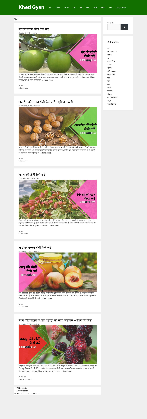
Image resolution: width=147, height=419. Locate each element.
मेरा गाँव (66, 7)
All (108, 48)
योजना (103, 7)
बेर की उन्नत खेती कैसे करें (34, 29)
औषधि (109, 68)
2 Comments (23, 88)
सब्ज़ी (87, 7)
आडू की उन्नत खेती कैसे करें (35, 247)
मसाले (95, 7)
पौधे (22, 377)
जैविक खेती (111, 74)
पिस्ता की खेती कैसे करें (32, 175)
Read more (48, 80)
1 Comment (23, 161)
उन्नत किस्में (111, 61)
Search (110, 23)
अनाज (109, 55)
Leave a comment (25, 379)
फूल (81, 7)
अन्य (110, 7)
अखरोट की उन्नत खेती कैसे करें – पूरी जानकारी (46, 102)
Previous (19, 394)
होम (50, 7)
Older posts (22, 388)
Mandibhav (112, 51)
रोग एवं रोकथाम (112, 97)
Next (36, 394)
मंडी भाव (58, 7)
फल (74, 7)
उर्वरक (109, 65)
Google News (121, 7)
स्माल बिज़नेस (111, 104)
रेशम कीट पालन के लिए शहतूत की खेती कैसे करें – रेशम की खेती (55, 320)
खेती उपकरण (111, 71)
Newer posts (22, 391)
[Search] (124, 27)
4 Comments (23, 234)
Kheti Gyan (31, 7)
